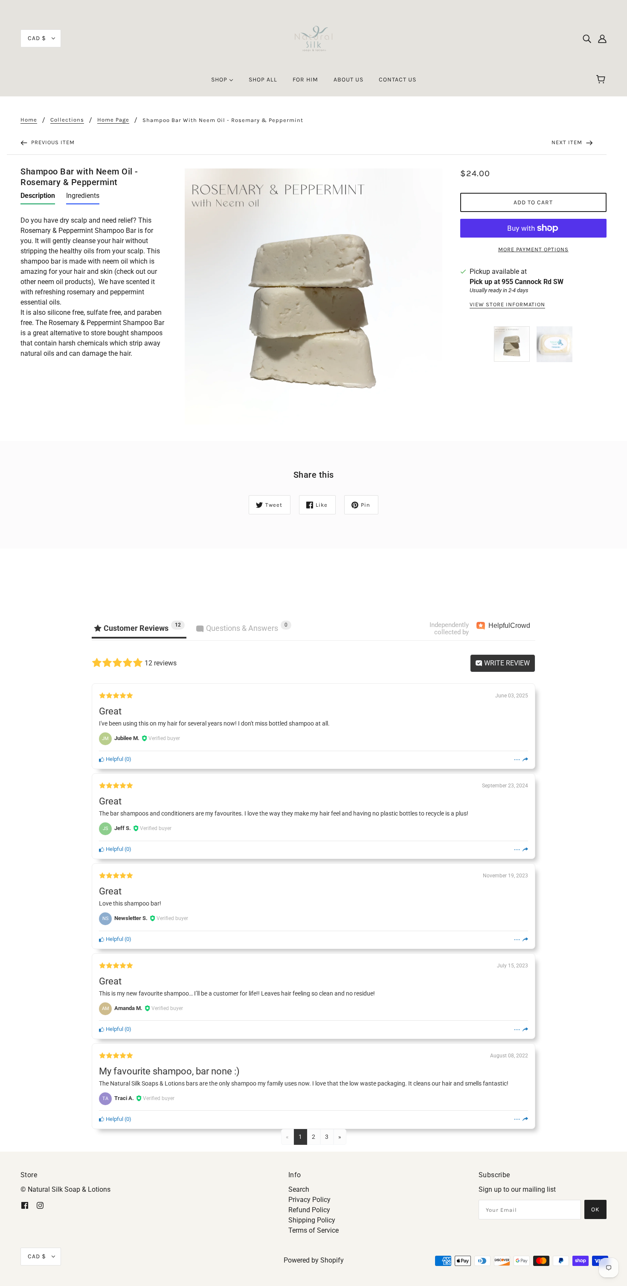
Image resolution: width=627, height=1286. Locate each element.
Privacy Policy (309, 1200)
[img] (587, 38)
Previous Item (52, 142)
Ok (595, 1209)
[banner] (313, 38)
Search (298, 1189)
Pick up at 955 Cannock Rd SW (516, 282)
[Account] (602, 38)
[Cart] (602, 80)
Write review (506, 663)
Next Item (568, 142)
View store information (507, 305)
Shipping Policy (311, 1220)
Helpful (113, 759)
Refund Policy (309, 1210)
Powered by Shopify (314, 1260)
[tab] (37, 197)
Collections (67, 120)
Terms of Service (313, 1230)
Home (28, 120)
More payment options (533, 249)
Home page (113, 120)
